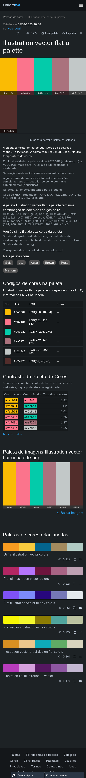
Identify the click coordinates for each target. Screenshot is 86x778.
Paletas (15, 754)
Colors (12, 5)
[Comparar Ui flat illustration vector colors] (80, 559)
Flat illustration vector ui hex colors (29, 603)
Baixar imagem (71, 512)
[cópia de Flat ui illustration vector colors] (75, 583)
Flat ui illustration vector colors (26, 578)
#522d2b (8, 360)
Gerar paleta (32, 760)
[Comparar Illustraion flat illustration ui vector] (80, 681)
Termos (36, 766)
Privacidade (17, 766)
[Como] (17, 33)
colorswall (14, 28)
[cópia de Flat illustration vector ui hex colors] (75, 608)
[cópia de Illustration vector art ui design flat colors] (75, 656)
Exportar (70, 33)
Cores (14, 760)
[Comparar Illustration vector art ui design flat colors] (80, 656)
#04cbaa (8, 330)
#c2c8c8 (8, 350)
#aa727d (8, 340)
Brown (49, 262)
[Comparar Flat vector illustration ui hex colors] (80, 632)
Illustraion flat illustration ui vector (28, 676)
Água (34, 262)
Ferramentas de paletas (42, 754)
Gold (8, 262)
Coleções (70, 754)
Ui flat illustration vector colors (26, 554)
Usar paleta (51, 33)
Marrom (10, 270)
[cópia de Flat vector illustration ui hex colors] (75, 632)
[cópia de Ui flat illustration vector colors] (75, 559)
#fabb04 (8, 311)
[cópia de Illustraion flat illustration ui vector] (75, 681)
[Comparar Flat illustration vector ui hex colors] (80, 608)
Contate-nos (55, 766)
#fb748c (8, 320)
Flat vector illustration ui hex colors (29, 627)
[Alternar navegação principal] (81, 5)
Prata (64, 262)
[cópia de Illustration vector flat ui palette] (32, 244)
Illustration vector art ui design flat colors (33, 651)
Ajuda (72, 766)
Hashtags (52, 760)
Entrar (32, 139)
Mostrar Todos (12, 434)
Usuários (70, 760)
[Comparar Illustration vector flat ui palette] (81, 33)
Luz (21, 262)
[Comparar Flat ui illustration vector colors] (80, 583)
